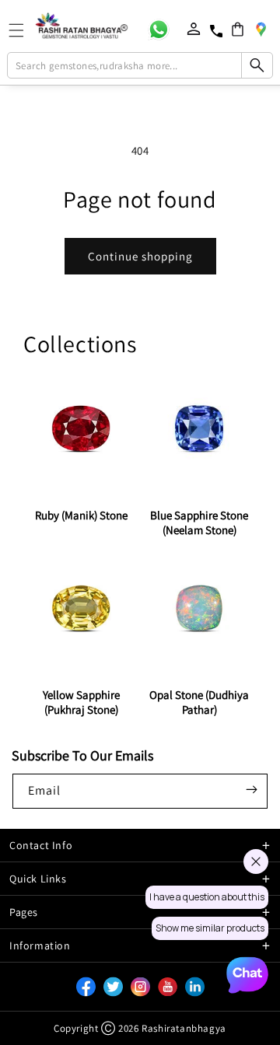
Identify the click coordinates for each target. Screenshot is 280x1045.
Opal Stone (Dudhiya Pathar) (199, 702)
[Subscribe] (251, 790)
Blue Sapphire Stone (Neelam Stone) (199, 522)
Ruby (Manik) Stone (81, 515)
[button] (238, 29)
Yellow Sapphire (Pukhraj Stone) (81, 702)
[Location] (260, 29)
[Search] (256, 65)
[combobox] (140, 65)
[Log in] (194, 29)
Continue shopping (140, 256)
